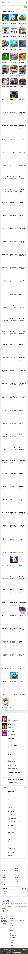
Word (3, 881)
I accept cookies (16, 952)
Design (16, 881)
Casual (3, 870)
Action (3, 863)
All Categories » (22, 860)
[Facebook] (3, 910)
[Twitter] (1, 910)
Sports (16, 877)
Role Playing (17, 875)
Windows (5, 893)
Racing (3, 875)
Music (3, 872)
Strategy (3, 879)
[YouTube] (7, 910)
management (5, 884)
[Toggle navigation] (26, 2)
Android (5, 891)
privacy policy (4, 918)
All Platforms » (23, 888)
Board (16, 866)
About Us (3, 916)
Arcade (3, 866)
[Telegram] (5, 910)
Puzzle (16, 872)
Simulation (4, 877)
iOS (17, 891)
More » (24, 713)
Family (16, 884)
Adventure (17, 863)
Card (3, 868)
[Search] (25, 7)
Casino (16, 868)
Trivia (16, 879)
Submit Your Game (4, 908)
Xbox (18, 893)
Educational (17, 870)
